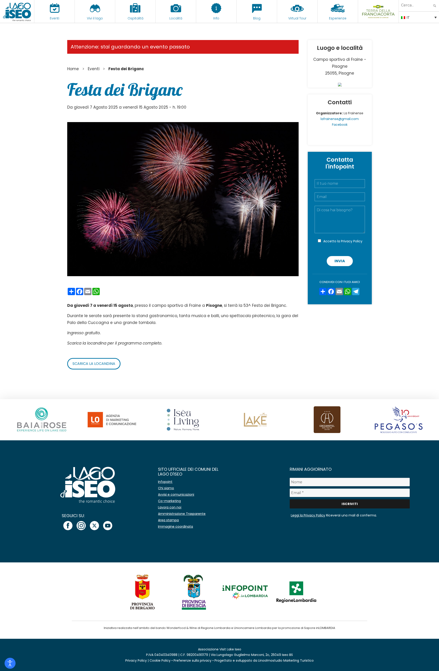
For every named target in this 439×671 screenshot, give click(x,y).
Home (73, 69)
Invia (340, 261)
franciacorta (378, 18)
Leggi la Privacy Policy (308, 515)
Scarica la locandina (93, 363)
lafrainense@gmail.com (340, 119)
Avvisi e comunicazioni (176, 494)
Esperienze (337, 18)
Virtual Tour (297, 18)
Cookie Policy (160, 660)
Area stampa (168, 520)
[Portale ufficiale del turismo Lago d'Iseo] (17, 11)
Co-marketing (169, 501)
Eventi (54, 18)
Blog (256, 18)
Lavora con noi (169, 507)
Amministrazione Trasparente (182, 513)
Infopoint (165, 481)
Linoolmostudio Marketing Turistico (286, 660)
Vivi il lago (95, 18)
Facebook (340, 124)
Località (175, 18)
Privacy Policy (351, 241)
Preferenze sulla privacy (192, 660)
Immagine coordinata (175, 526)
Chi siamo (166, 488)
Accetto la (342, 241)
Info (216, 18)
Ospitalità (135, 18)
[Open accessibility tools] (10, 663)
